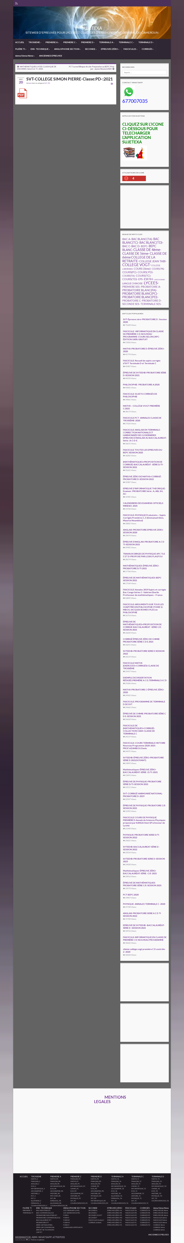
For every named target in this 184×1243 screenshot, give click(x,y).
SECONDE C (92, 1213)
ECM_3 (33, 1186)
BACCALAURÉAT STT (43, 1220)
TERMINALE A (106, 42)
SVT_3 (33, 1198)
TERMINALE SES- (151, 303)
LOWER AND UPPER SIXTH (73, 1227)
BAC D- (135, 246)
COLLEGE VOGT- (136, 264)
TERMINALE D (145, 42)
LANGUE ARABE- (159, 279)
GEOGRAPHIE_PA (56, 1191)
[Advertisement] (153, 207)
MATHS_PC (74, 1181)
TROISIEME (34, 42)
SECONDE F (92, 1218)
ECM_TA (114, 1191)
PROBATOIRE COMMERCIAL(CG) (48, 1218)
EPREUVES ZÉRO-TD (114, 1225)
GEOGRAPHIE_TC (137, 1193)
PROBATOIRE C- (132, 300)
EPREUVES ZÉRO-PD (114, 1218)
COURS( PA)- (158, 268)
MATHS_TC (135, 1179)
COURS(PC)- (129, 272)
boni (30, 83)
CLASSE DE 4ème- (147, 249)
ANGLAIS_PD (95, 1184)
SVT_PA (53, 1198)
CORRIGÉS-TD (145, 1225)
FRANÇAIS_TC (136, 1181)
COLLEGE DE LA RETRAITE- (138, 259)
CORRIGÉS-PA (145, 1213)
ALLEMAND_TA (116, 1196)
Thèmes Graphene (37, 1240)
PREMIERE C (69, 42)
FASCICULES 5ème (160, 1220)
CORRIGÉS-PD (145, 1218)
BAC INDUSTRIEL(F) (43, 1210)
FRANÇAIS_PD (96, 1181)
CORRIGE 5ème (159, 1227)
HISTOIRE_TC (136, 1196)
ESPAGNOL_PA (55, 1201)
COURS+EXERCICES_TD (160, 1201)
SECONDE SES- (131, 303)
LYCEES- (151, 282)
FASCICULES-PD (131, 1218)
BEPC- (144, 246)
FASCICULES (130, 49)
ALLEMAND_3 (36, 1201)
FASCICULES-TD (131, 1225)
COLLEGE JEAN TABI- (152, 261)
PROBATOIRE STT (42, 1222)
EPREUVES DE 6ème (160, 1215)
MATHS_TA (115, 1179)
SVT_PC (73, 1201)
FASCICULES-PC (131, 1215)
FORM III (66, 1220)
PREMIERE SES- (131, 286)
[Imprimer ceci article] (112, 83)
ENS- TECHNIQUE (40, 49)
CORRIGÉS (147, 49)
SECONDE (90, 49)
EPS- (140, 279)
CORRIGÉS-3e (145, 1210)
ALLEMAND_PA (55, 1203)
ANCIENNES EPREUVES (50, 55)
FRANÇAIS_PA (55, 1181)
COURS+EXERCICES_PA (58, 1206)
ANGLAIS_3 (35, 1184)
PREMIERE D (87, 42)
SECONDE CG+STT (95, 1215)
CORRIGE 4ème (159, 1225)
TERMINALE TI (28, 1213)
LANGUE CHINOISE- (132, 283)
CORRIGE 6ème (159, 1230)
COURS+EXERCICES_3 (39, 1206)
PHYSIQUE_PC (75, 1198)
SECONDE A (92, 1210)
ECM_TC (134, 1191)
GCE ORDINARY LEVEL (71, 1210)
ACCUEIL (19, 42)
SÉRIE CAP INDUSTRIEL (44, 1225)
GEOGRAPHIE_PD (97, 1191)
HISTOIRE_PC (75, 1196)
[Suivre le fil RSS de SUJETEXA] (16, 3)
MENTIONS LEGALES (110, 1099)
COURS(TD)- (130, 279)
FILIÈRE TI (20, 49)
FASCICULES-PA (131, 1213)
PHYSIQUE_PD (96, 1196)
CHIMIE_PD (95, 1186)
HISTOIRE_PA (55, 1193)
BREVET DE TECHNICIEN (45, 1230)
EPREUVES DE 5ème (160, 1213)
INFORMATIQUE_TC (138, 1189)
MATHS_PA (54, 1179)
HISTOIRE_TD (156, 1193)
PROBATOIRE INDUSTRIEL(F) (46, 1215)
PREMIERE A (52, 42)
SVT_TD (154, 1198)
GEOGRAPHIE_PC (76, 1193)
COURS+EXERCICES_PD (99, 1203)
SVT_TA (114, 1201)
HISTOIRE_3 (35, 1193)
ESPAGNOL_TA (116, 1198)
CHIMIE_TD (156, 1189)
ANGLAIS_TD (156, 1184)
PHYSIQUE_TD (157, 1196)
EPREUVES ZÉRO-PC (114, 1215)
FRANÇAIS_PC (75, 1179)
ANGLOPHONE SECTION (67, 49)
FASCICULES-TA (131, 1220)
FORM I (66, 1215)
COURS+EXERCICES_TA (119, 1203)
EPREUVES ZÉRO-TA (114, 1220)
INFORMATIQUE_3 (38, 1189)
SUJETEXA (92, 28)
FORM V (66, 1225)
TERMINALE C (126, 42)
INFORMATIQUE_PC (77, 1186)
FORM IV (66, 1222)
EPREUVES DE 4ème (160, 1210)
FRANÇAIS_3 (35, 1181)
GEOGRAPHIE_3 (37, 1191)
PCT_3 (33, 1196)
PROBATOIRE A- (151, 286)
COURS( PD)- (145, 272)
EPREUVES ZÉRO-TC (114, 1222)
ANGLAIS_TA (115, 1184)
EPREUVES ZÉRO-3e (114, 1210)
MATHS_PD (95, 1179)
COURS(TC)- (143, 275)
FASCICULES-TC (131, 1222)
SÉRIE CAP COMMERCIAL (45, 1227)
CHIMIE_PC (74, 1189)
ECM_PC (73, 1191)
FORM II (66, 1218)
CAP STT (39, 1232)
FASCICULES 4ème (160, 1222)
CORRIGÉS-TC (145, 1222)
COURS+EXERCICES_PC (79, 1203)
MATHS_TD (156, 1179)
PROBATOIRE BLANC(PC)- (140, 293)
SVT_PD (47, 83)
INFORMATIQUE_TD (159, 1186)
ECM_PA (53, 1189)
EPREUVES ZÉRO (109, 49)
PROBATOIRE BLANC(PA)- (139, 290)
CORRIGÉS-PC (145, 1215)
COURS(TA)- (129, 275)
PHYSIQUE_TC (136, 1198)
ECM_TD (155, 1191)
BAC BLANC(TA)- (142, 239)
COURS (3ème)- (142, 268)
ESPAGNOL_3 (36, 1203)
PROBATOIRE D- (152, 300)
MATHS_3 (34, 1179)
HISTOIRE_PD (95, 1193)
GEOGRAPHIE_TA (117, 1189)
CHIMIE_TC (135, 1186)
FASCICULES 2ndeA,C (96, 1220)
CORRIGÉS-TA (145, 1220)
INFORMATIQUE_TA (118, 1186)
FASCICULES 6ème (160, 1218)
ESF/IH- (149, 279)
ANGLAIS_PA (54, 1184)
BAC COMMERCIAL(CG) (45, 1213)
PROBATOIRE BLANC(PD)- (140, 297)
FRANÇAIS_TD (157, 1181)
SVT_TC (134, 1201)
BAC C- (126, 246)
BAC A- (126, 239)
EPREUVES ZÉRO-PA (114, 1213)
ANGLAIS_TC (135, 1184)
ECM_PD (94, 1189)
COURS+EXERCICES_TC (139, 1203)
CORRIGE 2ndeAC (95, 1222)
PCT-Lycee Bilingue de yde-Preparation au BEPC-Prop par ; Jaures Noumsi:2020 (91, 67)
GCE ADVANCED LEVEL (71, 1213)
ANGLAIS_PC (75, 1184)
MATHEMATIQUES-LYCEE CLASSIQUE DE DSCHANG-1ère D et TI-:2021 (36, 67)
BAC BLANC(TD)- (151, 242)
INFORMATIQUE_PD (98, 1201)
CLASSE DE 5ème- (135, 253)
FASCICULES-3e (131, 1210)
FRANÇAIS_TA (116, 1181)
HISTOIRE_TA (116, 1193)
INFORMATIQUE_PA (57, 1186)
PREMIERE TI (27, 1210)
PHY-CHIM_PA (55, 1196)
